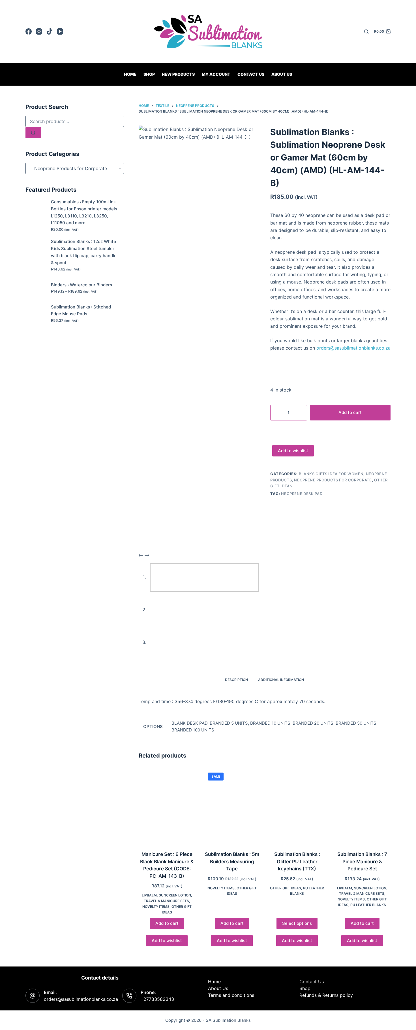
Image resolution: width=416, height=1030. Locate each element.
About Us (281, 74)
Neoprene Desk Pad (301, 493)
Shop (149, 74)
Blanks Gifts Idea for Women (331, 473)
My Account (216, 74)
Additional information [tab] (281, 680)
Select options (297, 923)
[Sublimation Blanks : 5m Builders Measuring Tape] (232, 806)
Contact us (250, 74)
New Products (178, 74)
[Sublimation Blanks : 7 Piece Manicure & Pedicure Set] (362, 806)
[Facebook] (28, 31)
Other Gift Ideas (285, 888)
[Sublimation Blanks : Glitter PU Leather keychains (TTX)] (297, 806)
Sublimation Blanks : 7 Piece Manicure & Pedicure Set (362, 861)
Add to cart (350, 412)
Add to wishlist (293, 450)
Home (130, 74)
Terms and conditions (231, 995)
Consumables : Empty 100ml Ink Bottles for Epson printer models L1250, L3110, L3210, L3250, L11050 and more (84, 212)
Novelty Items (156, 906)
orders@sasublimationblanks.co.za (353, 348)
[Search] (366, 31)
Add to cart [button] (167, 923)
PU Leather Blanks (368, 905)
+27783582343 (157, 999)
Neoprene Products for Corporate (333, 480)
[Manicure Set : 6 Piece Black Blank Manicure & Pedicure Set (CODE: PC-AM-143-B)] (167, 806)
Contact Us (311, 981)
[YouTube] (60, 31)
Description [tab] (236, 680)
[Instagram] (39, 31)
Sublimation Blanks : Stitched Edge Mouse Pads (81, 310)
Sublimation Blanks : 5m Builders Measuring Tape (232, 861)
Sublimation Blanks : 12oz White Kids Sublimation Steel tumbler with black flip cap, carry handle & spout (84, 252)
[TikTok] (49, 31)
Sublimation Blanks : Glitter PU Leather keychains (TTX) (297, 861)
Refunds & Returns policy (326, 995)
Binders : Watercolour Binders (81, 284)
